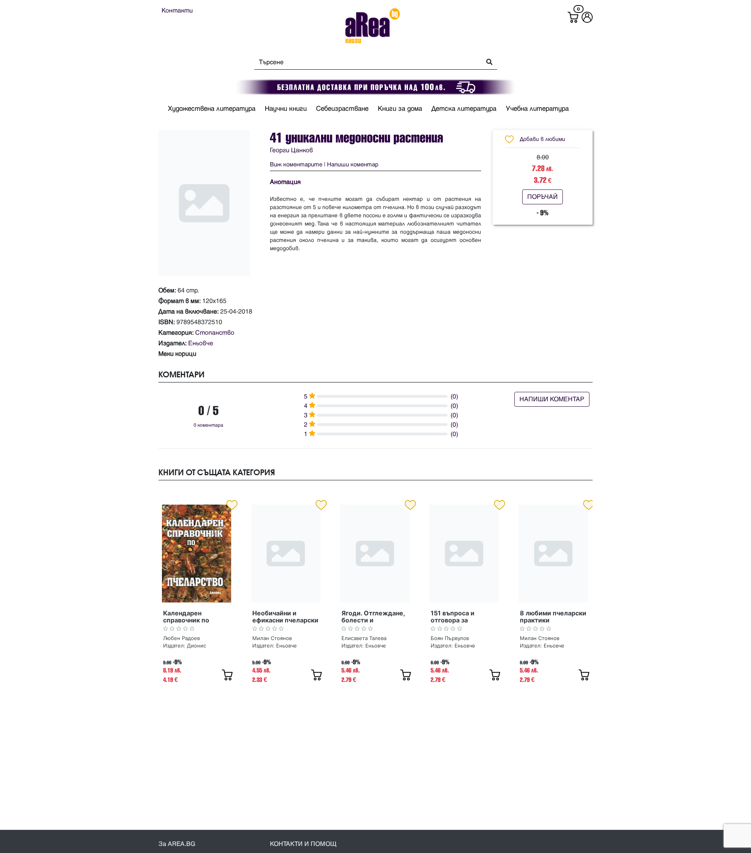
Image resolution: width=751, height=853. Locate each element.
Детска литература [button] (463, 109)
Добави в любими (542, 139)
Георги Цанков (291, 150)
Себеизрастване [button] (342, 109)
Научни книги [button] (286, 109)
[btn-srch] (487, 62)
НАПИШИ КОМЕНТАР (551, 399)
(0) (454, 396)
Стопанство (214, 333)
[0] (573, 17)
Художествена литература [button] (211, 109)
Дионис (196, 645)
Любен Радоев (181, 638)
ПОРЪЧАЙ (542, 197)
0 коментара (208, 425)
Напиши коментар (352, 164)
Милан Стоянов (272, 638)
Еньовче (200, 343)
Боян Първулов (450, 638)
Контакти (177, 10)
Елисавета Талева (363, 638)
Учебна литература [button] (537, 109)
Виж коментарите (296, 164)
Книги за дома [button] (400, 109)
